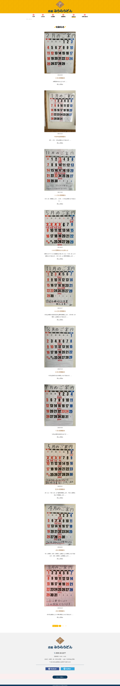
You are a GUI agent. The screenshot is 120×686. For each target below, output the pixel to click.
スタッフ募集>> (60, 677)
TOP (27, 19)
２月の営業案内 (60, 78)
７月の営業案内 (60, 430)
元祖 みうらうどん (60, 643)
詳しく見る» (60, 84)
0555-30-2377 (61, 653)
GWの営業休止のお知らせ (60, 250)
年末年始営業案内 (60, 136)
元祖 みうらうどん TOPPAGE (60, 7)
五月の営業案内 (60, 489)
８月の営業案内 (60, 372)
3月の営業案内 (60, 611)
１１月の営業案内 (60, 195)
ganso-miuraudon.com (56, 685)
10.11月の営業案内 (60, 311)
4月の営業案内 (60, 550)
